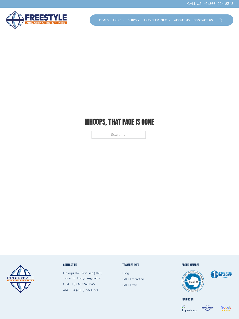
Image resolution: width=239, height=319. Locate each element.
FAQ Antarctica (133, 279)
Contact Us (203, 20)
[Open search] (220, 20)
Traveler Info (155, 20)
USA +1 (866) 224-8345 (79, 284)
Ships (132, 20)
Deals (104, 20)
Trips (116, 20)
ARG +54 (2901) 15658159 (80, 290)
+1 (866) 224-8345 (218, 4)
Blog (125, 273)
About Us (182, 20)
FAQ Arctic (130, 285)
